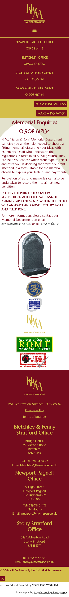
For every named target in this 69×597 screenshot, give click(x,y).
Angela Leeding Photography (50, 592)
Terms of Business (34, 416)
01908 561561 (34, 79)
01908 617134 (34, 94)
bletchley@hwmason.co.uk (38, 465)
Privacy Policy (34, 410)
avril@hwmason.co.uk (16, 224)
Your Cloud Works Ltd (45, 584)
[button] (34, 30)
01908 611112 (34, 48)
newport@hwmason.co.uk (39, 513)
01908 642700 (34, 64)
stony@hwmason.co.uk (38, 562)
